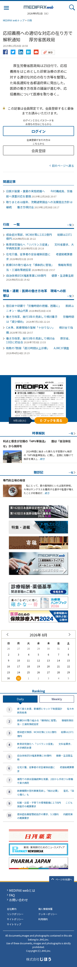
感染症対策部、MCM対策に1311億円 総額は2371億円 (39, 237)
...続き (41, 458)
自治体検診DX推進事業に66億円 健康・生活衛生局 (40, 275)
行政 (29, 20)
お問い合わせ (18, 899)
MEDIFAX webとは (22, 890)
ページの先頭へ (63, 879)
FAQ (12, 895)
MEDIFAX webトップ (13, 20)
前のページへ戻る (63, 166)
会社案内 (11, 908)
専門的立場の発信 (14, 480)
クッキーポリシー (47, 914)
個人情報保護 (45, 908)
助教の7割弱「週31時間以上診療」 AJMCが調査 (37, 348)
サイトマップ (14, 924)
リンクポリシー (15, 914)
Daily (20, 699)
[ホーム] (38, 6)
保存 (50, 52)
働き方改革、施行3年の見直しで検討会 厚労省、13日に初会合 (38, 340)
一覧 (69, 224)
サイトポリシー (15, 919)
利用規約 (43, 919)
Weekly (57, 699)
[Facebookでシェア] (5, 51)
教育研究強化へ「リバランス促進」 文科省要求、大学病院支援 (40, 246)
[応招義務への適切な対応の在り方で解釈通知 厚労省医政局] (28, 51)
